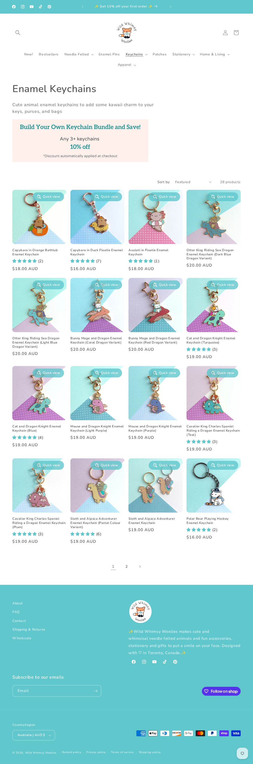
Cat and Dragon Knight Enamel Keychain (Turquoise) (211, 340)
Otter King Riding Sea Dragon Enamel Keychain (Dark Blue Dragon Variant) (210, 254)
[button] (17, 32)
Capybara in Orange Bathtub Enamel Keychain (35, 252)
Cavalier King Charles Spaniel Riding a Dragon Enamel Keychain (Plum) (39, 523)
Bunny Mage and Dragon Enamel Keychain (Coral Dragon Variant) (96, 340)
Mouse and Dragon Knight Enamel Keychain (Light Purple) (97, 428)
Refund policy (71, 752)
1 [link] (113, 566)
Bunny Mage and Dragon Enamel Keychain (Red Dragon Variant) (154, 340)
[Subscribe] (95, 691)
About (17, 603)
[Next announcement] (170, 6)
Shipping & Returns (28, 629)
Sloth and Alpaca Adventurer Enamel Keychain (151, 521)
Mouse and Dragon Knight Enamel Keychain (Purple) (155, 428)
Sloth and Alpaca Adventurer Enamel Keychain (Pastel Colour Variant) (95, 523)
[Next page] (139, 566)
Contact (19, 620)
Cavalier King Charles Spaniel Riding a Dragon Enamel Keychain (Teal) (213, 430)
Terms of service (122, 752)
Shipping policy (150, 752)
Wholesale (21, 638)
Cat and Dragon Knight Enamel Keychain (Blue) (36, 428)
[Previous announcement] (82, 6)
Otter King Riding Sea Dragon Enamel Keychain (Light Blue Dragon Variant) (36, 342)
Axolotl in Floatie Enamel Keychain (148, 252)
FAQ (16, 612)
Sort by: (163, 182)
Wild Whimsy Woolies (40, 753)
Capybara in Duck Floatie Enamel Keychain (96, 252)
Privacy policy (96, 752)
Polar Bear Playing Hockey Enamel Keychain (208, 521)
